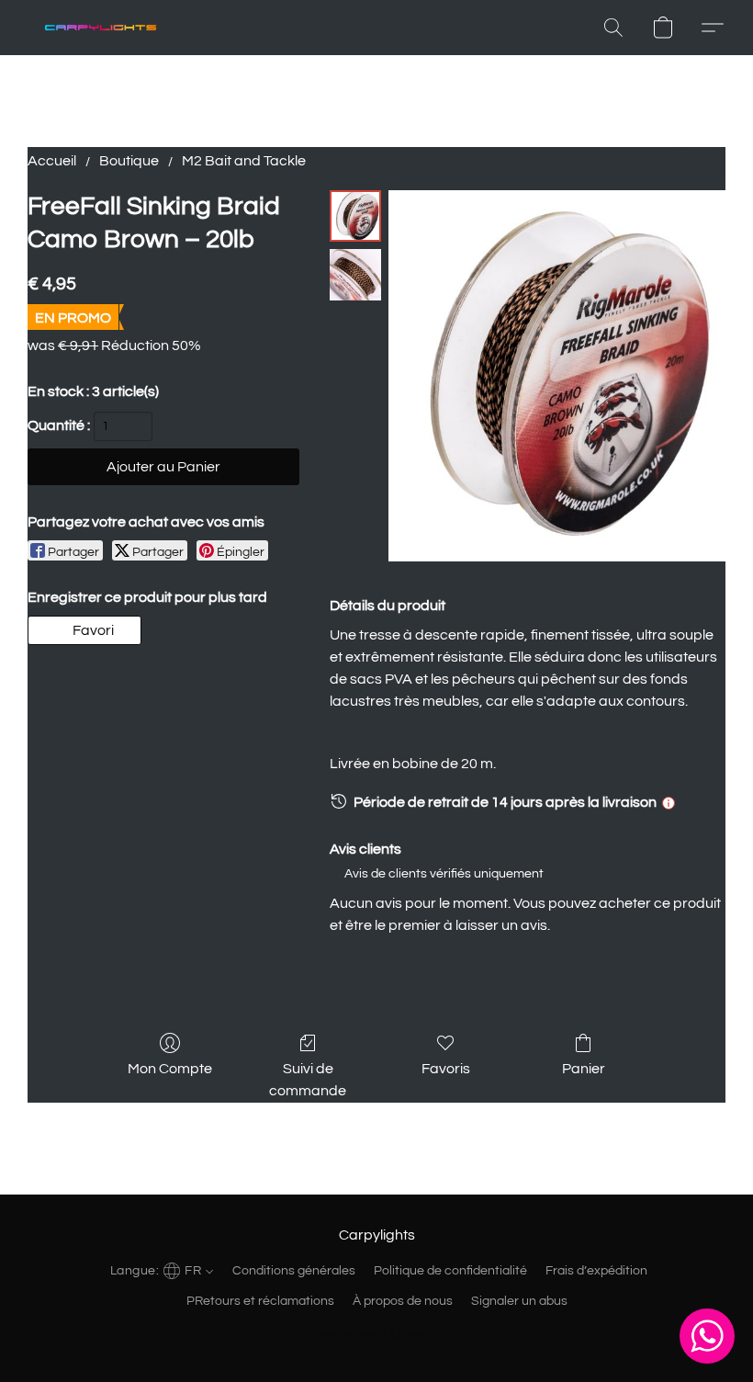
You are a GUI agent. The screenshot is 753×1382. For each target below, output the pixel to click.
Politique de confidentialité (450, 1270)
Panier (583, 1068)
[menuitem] (686, 161)
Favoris (445, 1068)
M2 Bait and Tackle (244, 160)
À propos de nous (403, 1301)
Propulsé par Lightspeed (377, 1333)
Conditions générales (293, 1270)
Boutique (129, 160)
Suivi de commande (307, 1079)
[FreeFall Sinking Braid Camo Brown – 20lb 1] (355, 274)
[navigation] (160, 1270)
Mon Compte (170, 1068)
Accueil (52, 160)
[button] (100, 27)
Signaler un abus (519, 1301)
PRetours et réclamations (260, 1301)
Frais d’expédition (596, 1270)
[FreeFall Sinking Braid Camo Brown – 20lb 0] (355, 216)
